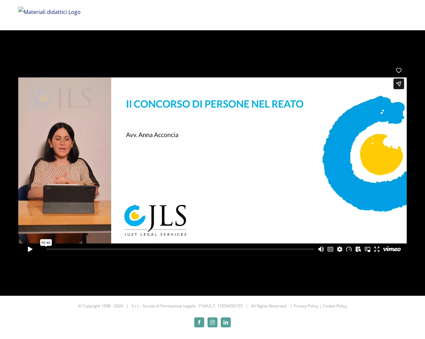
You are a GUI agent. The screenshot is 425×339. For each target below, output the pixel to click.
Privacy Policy (306, 306)
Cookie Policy (335, 306)
